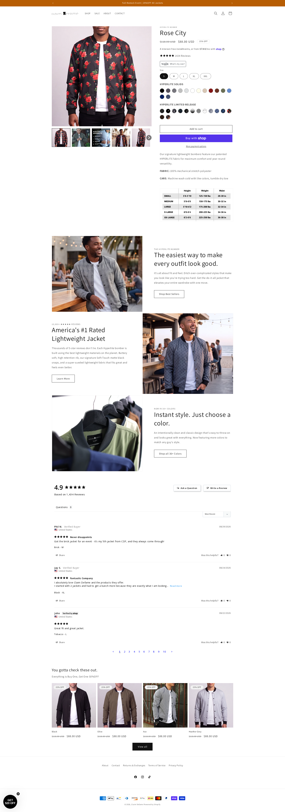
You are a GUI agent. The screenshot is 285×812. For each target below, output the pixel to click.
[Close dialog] (173, 367)
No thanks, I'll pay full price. (142, 431)
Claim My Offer (142, 422)
